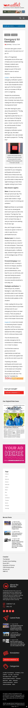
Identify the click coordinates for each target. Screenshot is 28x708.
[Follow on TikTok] (13, 611)
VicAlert (7, 77)
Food (6, 495)
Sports (6, 503)
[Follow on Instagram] (7, 611)
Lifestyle (14, 35)
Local (6, 476)
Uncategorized (7, 684)
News (6, 489)
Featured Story (7, 676)
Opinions (15, 680)
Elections (16, 674)
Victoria (6, 482)
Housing (7, 508)
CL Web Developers (20, 704)
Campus (7, 35)
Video (13, 684)
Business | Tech (19, 672)
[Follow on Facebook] (4, 611)
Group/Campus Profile (9, 678)
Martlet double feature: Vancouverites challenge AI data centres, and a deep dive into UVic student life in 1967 (17, 544)
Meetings (5, 680)
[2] (14, 379)
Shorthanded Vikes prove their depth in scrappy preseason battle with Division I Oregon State (17, 525)
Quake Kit (7, 322)
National (7, 479)
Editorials (7, 484)
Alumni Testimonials (8, 672)
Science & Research (8, 682)
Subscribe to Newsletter (11, 392)
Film (6, 492)
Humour (18, 678)
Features (14, 676)
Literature (7, 497)
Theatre (7, 500)
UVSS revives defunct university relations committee (17, 534)
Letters (6, 487)
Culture (10, 674)
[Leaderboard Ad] (14, 27)
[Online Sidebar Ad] (14, 463)
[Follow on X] (10, 611)
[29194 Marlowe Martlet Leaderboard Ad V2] (14, 13)
